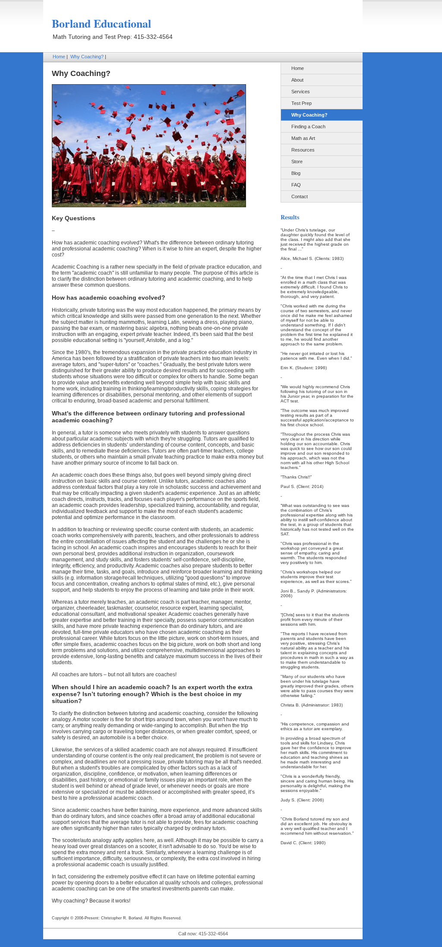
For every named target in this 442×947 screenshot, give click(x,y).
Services (300, 91)
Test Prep (301, 103)
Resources (303, 149)
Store (297, 161)
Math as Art (303, 138)
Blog (295, 173)
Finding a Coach (308, 126)
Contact (299, 196)
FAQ (296, 184)
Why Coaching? (87, 56)
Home (59, 56)
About (297, 79)
